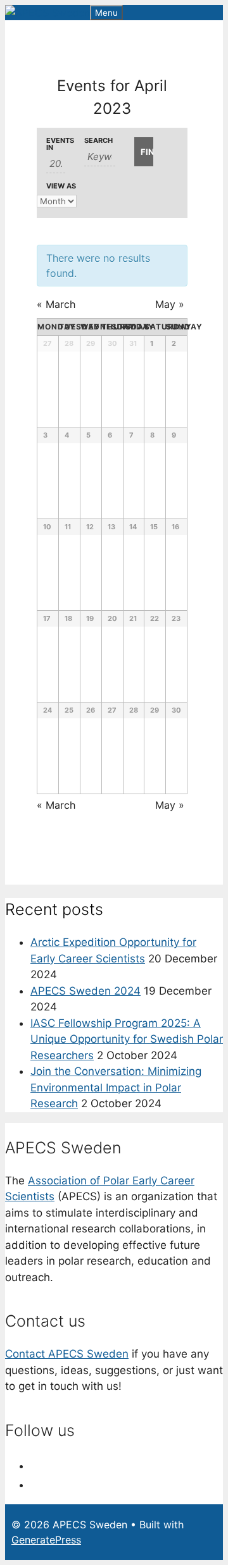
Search (98, 140)
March (56, 304)
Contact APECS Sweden (67, 1353)
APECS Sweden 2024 (85, 991)
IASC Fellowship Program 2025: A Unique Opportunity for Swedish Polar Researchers (126, 1039)
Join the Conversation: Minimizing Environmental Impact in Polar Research (115, 1087)
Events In (55, 144)
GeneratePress (46, 1539)
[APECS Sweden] (47, 12)
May (169, 304)
